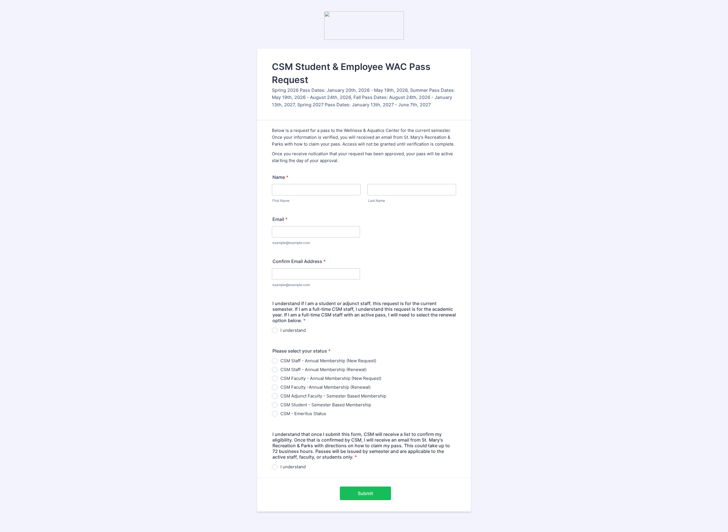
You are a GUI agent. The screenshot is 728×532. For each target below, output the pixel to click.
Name (280, 177)
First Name (280, 200)
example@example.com (291, 243)
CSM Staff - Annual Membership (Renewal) (323, 369)
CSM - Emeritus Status (303, 413)
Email (280, 219)
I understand (293, 330)
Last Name (376, 200)
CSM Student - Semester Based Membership (325, 404)
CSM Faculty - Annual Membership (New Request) (330, 378)
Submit (365, 493)
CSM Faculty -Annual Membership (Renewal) (325, 387)
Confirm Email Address (299, 261)
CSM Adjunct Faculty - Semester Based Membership (333, 396)
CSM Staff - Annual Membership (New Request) (328, 360)
